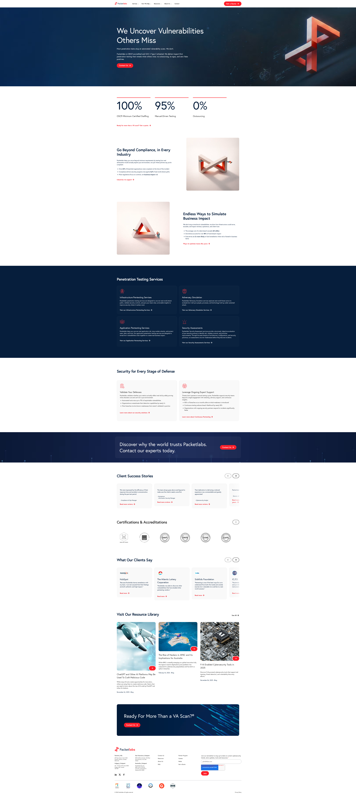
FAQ (159, 764)
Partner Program (183, 755)
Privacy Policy (238, 792)
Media (180, 761)
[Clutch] (172, 785)
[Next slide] (236, 476)
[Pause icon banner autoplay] (236, 522)
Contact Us (161, 755)
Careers (180, 758)
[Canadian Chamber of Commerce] (117, 785)
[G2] (161, 785)
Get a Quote (181, 764)
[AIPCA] (150, 785)
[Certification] (139, 785)
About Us (160, 761)
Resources (161, 758)
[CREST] (128, 785)
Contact (177, 4)
